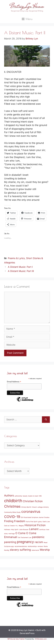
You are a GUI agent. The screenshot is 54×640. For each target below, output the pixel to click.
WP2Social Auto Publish (16, 639)
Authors (9, 495)
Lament (33, 529)
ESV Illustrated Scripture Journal (32, 517)
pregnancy (25, 542)
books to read (33, 496)
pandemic (38, 537)
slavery (14, 549)
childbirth (13, 500)
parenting (10, 542)
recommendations (21, 546)
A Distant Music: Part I (20, 267)
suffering (25, 549)
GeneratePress (27, 633)
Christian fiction (33, 501)
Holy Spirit (14, 529)
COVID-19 (12, 517)
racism (39, 542)
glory (40, 522)
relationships (32, 546)
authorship (18, 496)
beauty (25, 496)
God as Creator (9, 526)
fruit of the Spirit (32, 522)
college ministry (43, 507)
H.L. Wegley (20, 526)
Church (34, 507)
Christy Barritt (26, 507)
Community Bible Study (12, 512)
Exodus (46, 517)
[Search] (46, 419)
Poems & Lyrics (16, 258)
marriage (11, 533)
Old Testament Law (24, 537)
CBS (40, 496)
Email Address (14, 381)
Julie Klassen (23, 529)
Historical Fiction (35, 525)
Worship (45, 549)
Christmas (12, 506)
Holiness (7, 529)
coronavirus (30, 511)
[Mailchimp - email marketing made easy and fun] (25, 401)
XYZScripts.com (41, 639)
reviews (40, 546)
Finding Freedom (14, 521)
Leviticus (42, 529)
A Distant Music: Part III (21, 271)
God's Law (46, 522)
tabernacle (35, 550)
